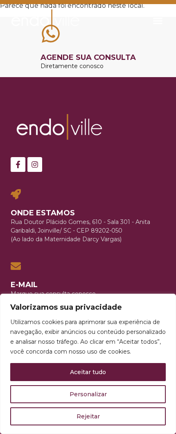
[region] (88, 364)
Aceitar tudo (88, 372)
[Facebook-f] (18, 164)
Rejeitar (88, 416)
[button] (158, 20)
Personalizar (88, 394)
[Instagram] (34, 164)
